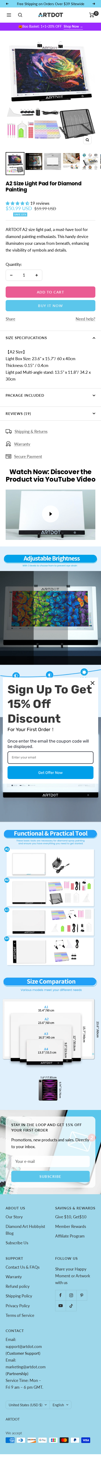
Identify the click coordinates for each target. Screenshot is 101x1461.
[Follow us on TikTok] (71, 1305)
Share (10, 318)
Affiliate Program (70, 1236)
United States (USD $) (25, 1405)
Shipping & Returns (31, 431)
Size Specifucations (26, 338)
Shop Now (73, 26)
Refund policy (18, 1286)
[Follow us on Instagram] (71, 1295)
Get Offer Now (50, 772)
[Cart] (91, 14)
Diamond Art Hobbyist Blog (25, 1230)
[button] (18, 203)
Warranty (22, 444)
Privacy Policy (18, 1305)
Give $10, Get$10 (70, 1216)
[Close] (92, 682)
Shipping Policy (19, 1295)
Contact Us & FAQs (22, 1267)
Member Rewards (70, 1226)
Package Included (25, 395)
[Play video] (50, 513)
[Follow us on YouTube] (60, 1305)
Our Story (14, 1216)
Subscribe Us (17, 1242)
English (58, 1405)
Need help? (85, 318)
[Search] (20, 15)
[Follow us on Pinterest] (81, 1295)
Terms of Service (20, 1315)
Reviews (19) (18, 413)
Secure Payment (28, 456)
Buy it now (50, 306)
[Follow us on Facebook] (60, 1295)
